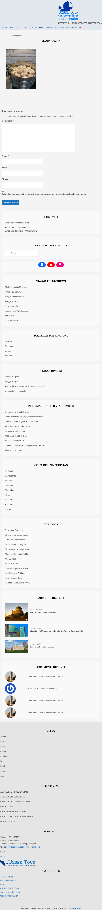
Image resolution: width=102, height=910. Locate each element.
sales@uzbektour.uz (20, 223)
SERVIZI (48, 27)
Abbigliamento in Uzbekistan (17, 426)
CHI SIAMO (59, 27)
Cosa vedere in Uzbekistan (17, 412)
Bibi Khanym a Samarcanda (17, 549)
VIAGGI (23, 27)
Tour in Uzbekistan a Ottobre (43, 612)
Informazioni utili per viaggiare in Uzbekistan (24, 417)
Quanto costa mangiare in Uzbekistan (21, 421)
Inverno (8, 341)
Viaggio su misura (13, 292)
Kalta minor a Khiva (13, 578)
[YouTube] (51, 264)
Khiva (7, 495)
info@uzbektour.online (31, 847)
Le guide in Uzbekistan (15, 431)
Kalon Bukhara (11, 563)
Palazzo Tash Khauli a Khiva (17, 583)
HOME (4, 27)
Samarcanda (10, 476)
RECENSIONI (71, 27)
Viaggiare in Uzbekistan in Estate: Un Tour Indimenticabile (56, 631)
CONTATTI (14, 27)
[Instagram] (60, 264)
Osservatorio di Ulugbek (15, 544)
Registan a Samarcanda (15, 530)
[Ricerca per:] (22, 253)
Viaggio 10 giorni (12, 301)
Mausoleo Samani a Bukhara (17, 554)
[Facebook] (42, 264)
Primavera (9, 346)
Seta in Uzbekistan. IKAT (16, 440)
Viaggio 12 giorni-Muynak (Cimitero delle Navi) (25, 386)
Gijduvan (9, 485)
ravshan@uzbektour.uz (21, 227)
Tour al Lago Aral (12, 320)
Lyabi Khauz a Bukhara (15, 573)
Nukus (8, 509)
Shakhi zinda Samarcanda (16, 535)
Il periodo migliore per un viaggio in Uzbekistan (25, 445)
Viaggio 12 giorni (12, 377)
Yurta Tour (9, 316)
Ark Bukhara (10, 559)
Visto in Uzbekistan (13, 450)
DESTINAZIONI (36, 27)
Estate (8, 351)
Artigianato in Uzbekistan (16, 436)
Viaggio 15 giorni (12, 381)
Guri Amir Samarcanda (15, 540)
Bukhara (8, 480)
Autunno (8, 356)
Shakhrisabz (10, 490)
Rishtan (8, 504)
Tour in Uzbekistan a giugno (43, 647)
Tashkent (9, 471)
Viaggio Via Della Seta (14, 296)
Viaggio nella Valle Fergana (16, 311)
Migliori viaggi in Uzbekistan (17, 287)
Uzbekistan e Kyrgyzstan (16, 391)
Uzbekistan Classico (14, 306)
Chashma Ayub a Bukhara (16, 568)
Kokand (8, 500)
